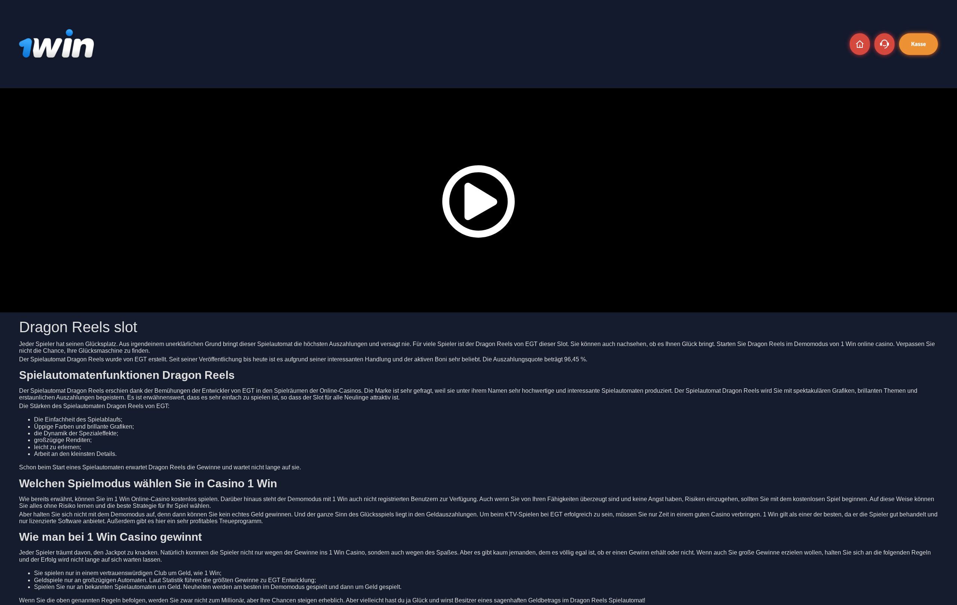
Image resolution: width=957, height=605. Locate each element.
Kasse (918, 44)
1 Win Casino (347, 552)
